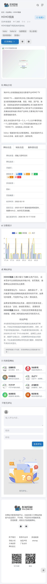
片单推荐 (12, 543)
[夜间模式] (43, 570)
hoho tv (13, 31)
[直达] (22, 368)
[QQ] (21, 526)
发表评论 (38, 443)
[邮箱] (26, 526)
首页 (2, 12)
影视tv (17, 35)
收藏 (41, 17)
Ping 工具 (23, 297)
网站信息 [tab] (7, 147)
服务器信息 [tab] (33, 147)
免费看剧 (22, 31)
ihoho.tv (22, 290)
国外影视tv (7, 35)
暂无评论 (8, 402)
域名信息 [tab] (20, 147)
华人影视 (33, 31)
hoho (5, 31)
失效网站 (9, 12)
